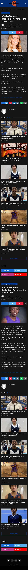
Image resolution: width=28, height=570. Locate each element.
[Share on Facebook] (5, 32)
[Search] (26, 3)
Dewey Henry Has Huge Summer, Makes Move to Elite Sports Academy (12, 204)
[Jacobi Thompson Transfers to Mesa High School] (14, 217)
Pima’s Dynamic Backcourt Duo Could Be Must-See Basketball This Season (13, 525)
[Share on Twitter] (12, 32)
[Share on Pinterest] (19, 32)
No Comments (19, 26)
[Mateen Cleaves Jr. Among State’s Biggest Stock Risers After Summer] (14, 172)
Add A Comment (14, 258)
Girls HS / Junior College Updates (9, 284)
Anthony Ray (9, 24)
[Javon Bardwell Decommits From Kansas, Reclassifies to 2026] (14, 128)
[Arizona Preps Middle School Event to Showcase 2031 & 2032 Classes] (14, 150)
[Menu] (2, 3)
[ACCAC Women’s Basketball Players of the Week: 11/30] (14, 43)
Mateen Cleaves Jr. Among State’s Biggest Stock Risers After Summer (13, 181)
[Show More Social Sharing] (25, 32)
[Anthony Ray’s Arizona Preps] (14, 3)
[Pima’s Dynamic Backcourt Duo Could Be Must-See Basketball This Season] (14, 516)
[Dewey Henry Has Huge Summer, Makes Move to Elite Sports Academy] (14, 194)
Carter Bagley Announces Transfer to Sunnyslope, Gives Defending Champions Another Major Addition (13, 249)
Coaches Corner (5, 12)
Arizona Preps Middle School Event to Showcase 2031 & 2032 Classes (12, 159)
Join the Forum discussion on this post (11, 97)
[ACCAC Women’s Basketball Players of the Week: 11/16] (14, 315)
